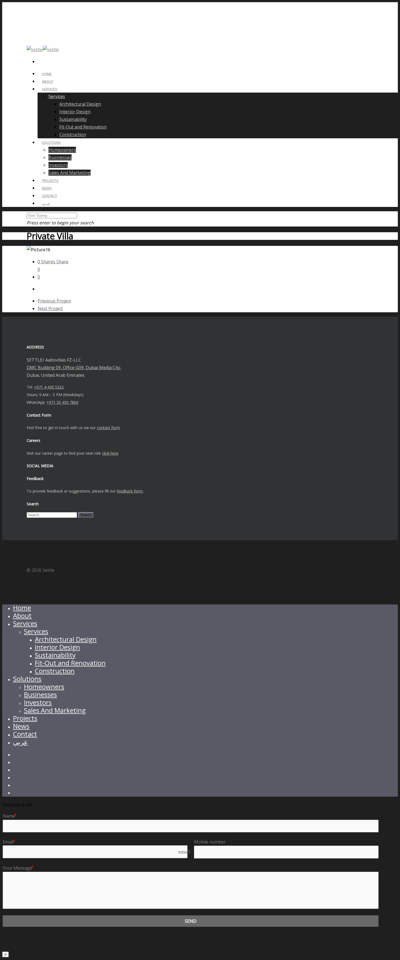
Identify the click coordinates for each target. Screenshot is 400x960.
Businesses (60, 157)
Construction (72, 134)
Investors (58, 165)
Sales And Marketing (69, 173)
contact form (108, 427)
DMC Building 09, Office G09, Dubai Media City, (74, 368)
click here (110, 453)
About (22, 615)
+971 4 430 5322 (49, 387)
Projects (25, 718)
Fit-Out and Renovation (83, 127)
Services (49, 89)
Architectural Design (80, 104)
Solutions (27, 678)
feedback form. (130, 491)
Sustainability (73, 119)
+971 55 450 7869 (62, 402)
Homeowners (62, 150)
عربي (46, 203)
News (21, 725)
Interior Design (75, 112)
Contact (25, 733)
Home (22, 607)
